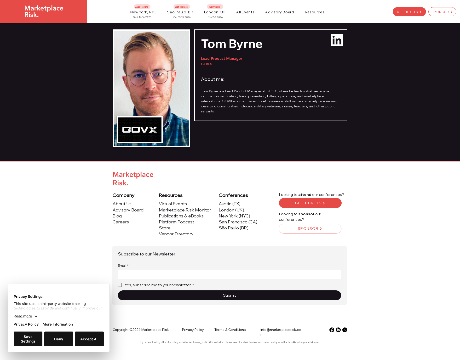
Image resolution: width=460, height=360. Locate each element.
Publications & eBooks (181, 216)
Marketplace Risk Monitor (185, 210)
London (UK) (231, 210)
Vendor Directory (176, 234)
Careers (121, 222)
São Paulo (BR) (233, 228)
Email (123, 265)
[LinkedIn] (338, 329)
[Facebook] (331, 329)
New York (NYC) (234, 216)
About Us (122, 203)
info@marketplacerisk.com (303, 342)
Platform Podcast (176, 222)
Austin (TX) (230, 203)
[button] (245, 12)
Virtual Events (173, 203)
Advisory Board (128, 210)
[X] (344, 329)
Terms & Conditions (230, 329)
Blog (117, 216)
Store (165, 228)
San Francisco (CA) (238, 222)
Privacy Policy (193, 329)
